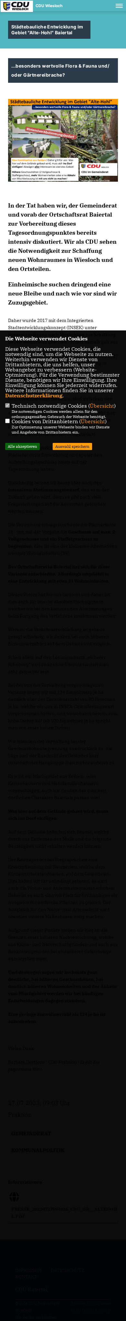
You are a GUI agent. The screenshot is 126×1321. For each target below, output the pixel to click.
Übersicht (102, 406)
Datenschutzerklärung (33, 395)
